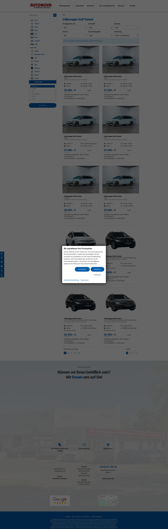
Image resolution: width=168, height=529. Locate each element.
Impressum (85, 280)
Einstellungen (97, 275)
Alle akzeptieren (82, 269)
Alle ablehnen (97, 269)
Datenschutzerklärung (71, 280)
